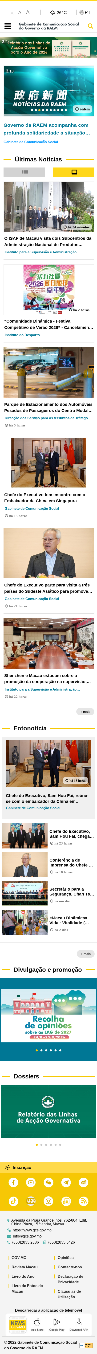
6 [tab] (60, 1050)
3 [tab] (46, 1050)
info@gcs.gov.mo (27, 1236)
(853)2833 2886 (25, 1242)
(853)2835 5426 (61, 1242)
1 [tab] (36, 1050)
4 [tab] (50, 1050)
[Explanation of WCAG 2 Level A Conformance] (86, 1345)
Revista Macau (25, 1267)
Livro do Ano (23, 1276)
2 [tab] (41, 1050)
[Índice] (7, 26)
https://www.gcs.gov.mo (32, 1230)
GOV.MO (19, 1258)
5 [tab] (55, 1050)
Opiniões (66, 1258)
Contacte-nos (70, 1267)
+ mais (85, 711)
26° (62, 12)
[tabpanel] (48, 1015)
